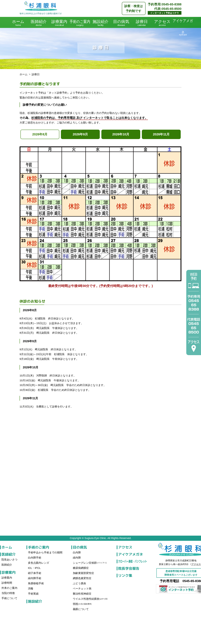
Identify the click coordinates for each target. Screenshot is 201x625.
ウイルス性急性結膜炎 (90, 598)
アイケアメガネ (130, 554)
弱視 (82, 604)
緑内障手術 (34, 578)
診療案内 (8, 572)
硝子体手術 (34, 573)
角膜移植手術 (36, 583)
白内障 (77, 552)
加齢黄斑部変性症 (83, 573)
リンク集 (125, 575)
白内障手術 (34, 557)
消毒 (30, 588)
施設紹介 (35, 601)
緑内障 (77, 557)
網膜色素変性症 (82, 578)
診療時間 (6, 582)
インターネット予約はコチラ (164, 13)
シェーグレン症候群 (90, 562)
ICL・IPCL (34, 567)
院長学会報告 (128, 568)
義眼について (81, 609)
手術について (9, 598)
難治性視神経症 (82, 593)
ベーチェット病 (82, 588)
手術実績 (33, 593)
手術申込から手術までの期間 (45, 552)
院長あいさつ (9, 559)
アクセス (125, 547)
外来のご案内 (9, 587)
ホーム (6, 547)
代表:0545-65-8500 (167, 9)
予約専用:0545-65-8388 (164, 4)
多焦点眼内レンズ (38, 562)
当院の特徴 (8, 593)
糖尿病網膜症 (81, 567)
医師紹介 (8, 554)
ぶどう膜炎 (79, 583)
